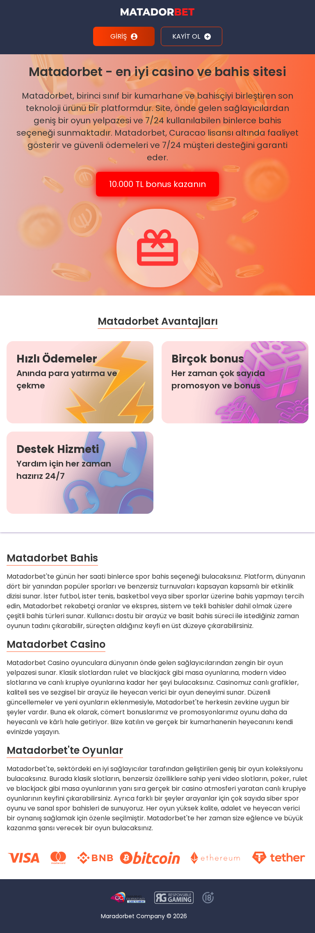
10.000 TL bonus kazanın (157, 184)
